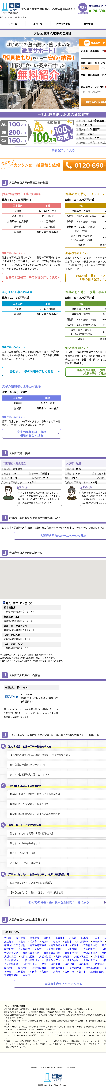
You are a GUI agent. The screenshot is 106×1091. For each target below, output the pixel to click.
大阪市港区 (45, 956)
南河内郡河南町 (38, 945)
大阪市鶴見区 (11, 964)
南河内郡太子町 (59, 945)
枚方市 (72, 938)
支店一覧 (12, 24)
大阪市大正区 (90, 960)
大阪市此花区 (28, 956)
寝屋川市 (9, 949)
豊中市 (82, 971)
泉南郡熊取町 (58, 968)
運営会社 (88, 24)
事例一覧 (38, 24)
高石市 (44, 971)
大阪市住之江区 (52, 960)
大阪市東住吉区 (31, 953)
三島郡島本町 (90, 945)
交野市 (68, 941)
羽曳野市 (34, 938)
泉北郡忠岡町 (39, 968)
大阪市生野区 (90, 953)
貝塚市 (44, 941)
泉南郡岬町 (75, 968)
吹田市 (33, 971)
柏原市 (56, 941)
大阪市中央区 (90, 949)
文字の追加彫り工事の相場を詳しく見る (31, 433)
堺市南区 (99, 964)
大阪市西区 (98, 956)
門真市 (33, 941)
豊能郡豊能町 (11, 975)
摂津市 (7, 971)
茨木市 (84, 938)
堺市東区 (55, 964)
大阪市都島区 (62, 956)
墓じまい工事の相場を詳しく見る (32, 371)
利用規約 (34, 1067)
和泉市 (21, 941)
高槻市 (56, 971)
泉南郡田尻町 (93, 968)
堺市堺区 (23, 968)
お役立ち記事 (63, 24)
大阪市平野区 (72, 953)
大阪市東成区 (11, 953)
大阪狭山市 (24, 949)
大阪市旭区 (73, 949)
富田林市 (69, 971)
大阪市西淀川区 (31, 960)
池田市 (96, 938)
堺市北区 (69, 964)
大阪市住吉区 (72, 960)
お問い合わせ (70, 1067)
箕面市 (75, 945)
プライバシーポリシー (47, 1067)
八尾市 (26, 975)
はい (86, 67)
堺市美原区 (84, 964)
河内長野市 (82, 941)
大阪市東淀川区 (52, 953)
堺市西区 (9, 968)
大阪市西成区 (11, 960)
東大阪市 (60, 938)
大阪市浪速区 (81, 956)
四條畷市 (20, 971)
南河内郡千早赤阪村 (14, 945)
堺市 (43, 964)
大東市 (7, 938)
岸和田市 (97, 941)
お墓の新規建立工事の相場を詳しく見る (32, 277)
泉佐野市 (9, 941)
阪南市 (47, 938)
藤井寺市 (20, 938)
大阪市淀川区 (30, 964)
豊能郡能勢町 (97, 971)
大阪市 (38, 949)
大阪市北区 (10, 956)
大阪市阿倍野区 (54, 949)
